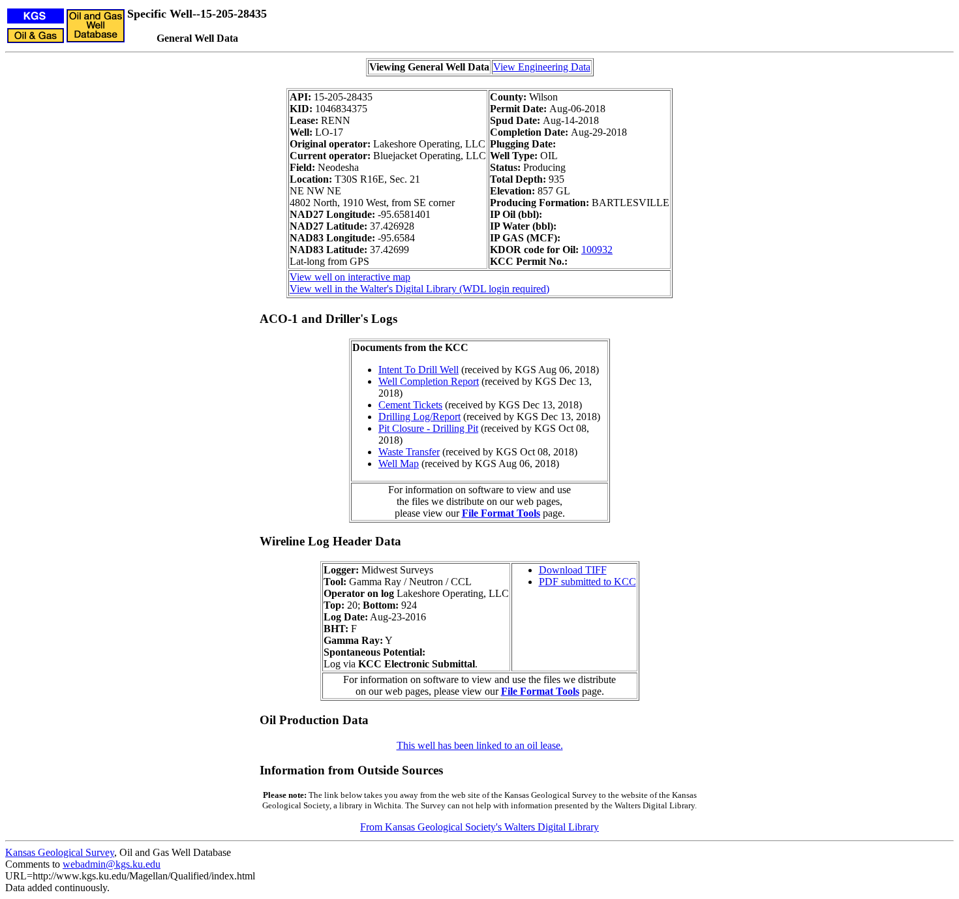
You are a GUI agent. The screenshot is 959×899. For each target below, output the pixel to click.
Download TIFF (573, 569)
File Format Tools (501, 513)
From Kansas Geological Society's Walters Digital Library (479, 826)
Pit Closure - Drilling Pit (428, 428)
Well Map (398, 463)
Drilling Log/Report (419, 416)
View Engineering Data (541, 66)
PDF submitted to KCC (587, 581)
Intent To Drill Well (418, 369)
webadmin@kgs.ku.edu (111, 864)
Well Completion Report (428, 381)
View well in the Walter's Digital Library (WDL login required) (419, 288)
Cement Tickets (410, 404)
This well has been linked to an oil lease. (480, 745)
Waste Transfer (409, 451)
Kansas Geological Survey (59, 852)
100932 (597, 249)
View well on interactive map (350, 276)
